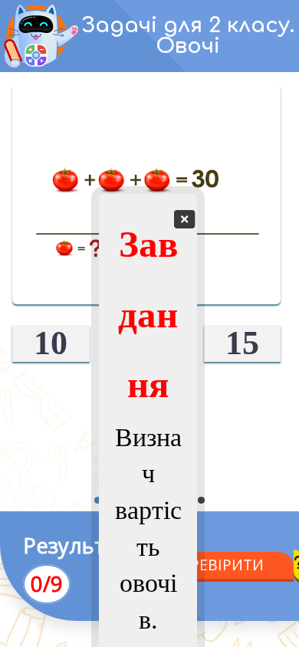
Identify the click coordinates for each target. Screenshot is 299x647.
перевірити (217, 565)
